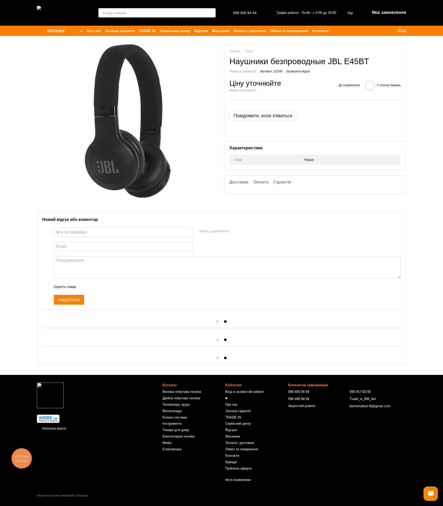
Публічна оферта (238, 468)
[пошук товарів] (211, 12)
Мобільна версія (54, 428)
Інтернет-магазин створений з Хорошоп (62, 495)
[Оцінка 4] (109, 287)
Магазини (220, 31)
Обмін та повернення (289, 31)
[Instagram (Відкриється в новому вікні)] (365, 31)
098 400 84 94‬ (245, 13)
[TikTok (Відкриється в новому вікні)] (371, 31)
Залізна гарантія (120, 31)
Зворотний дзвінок (301, 406)
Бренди (231, 462)
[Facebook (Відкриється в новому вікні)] (377, 31)
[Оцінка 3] (101, 287)
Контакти (320, 31)
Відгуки (201, 31)
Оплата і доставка (249, 31)
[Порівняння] (355, 30)
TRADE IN (147, 31)
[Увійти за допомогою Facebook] (234, 231)
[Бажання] (345, 30)
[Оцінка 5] (117, 287)
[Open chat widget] (431, 493)
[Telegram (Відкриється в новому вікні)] (383, 31)
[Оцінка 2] (93, 287)
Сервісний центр (175, 31)
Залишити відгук (298, 71)
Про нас (94, 31)
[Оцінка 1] (84, 287)
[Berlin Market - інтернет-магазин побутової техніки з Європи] (50, 395)
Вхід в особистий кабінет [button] (244, 392)
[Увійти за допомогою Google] (243, 231)
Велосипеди (172, 411)
